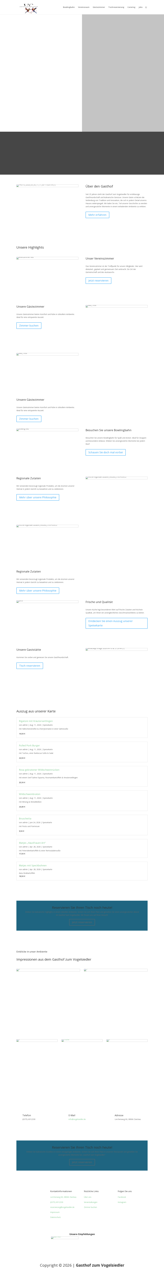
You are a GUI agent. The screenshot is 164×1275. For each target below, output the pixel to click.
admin (25, 725)
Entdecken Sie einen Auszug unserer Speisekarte (110, 623)
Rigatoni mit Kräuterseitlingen (36, 721)
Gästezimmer (99, 7)
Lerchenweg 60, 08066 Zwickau (63, 1197)
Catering (131, 7)
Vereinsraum (83, 7)
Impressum (55, 1212)
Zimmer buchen (29, 325)
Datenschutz (55, 1217)
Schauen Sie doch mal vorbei (105, 452)
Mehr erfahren (97, 215)
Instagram (122, 1202)
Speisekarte (48, 725)
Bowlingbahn (69, 7)
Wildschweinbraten (29, 794)
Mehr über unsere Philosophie (37, 497)
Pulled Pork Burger (29, 745)
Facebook (122, 1197)
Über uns (87, 1197)
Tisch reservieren (29, 665)
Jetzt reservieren (98, 280)
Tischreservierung (116, 7)
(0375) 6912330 (56, 1202)
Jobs (140, 7)
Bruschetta (25, 818)
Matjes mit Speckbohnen (33, 865)
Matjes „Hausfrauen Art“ (32, 842)
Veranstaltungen (90, 1202)
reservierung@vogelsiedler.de (62, 1207)
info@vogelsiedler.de (77, 1119)
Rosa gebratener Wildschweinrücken (39, 769)
